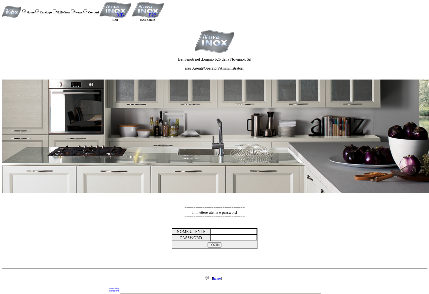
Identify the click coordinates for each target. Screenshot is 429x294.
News (79, 12)
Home (30, 12)
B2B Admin (147, 19)
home (217, 278)
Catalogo (45, 12)
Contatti (93, 12)
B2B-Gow (63, 12)
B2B (115, 19)
